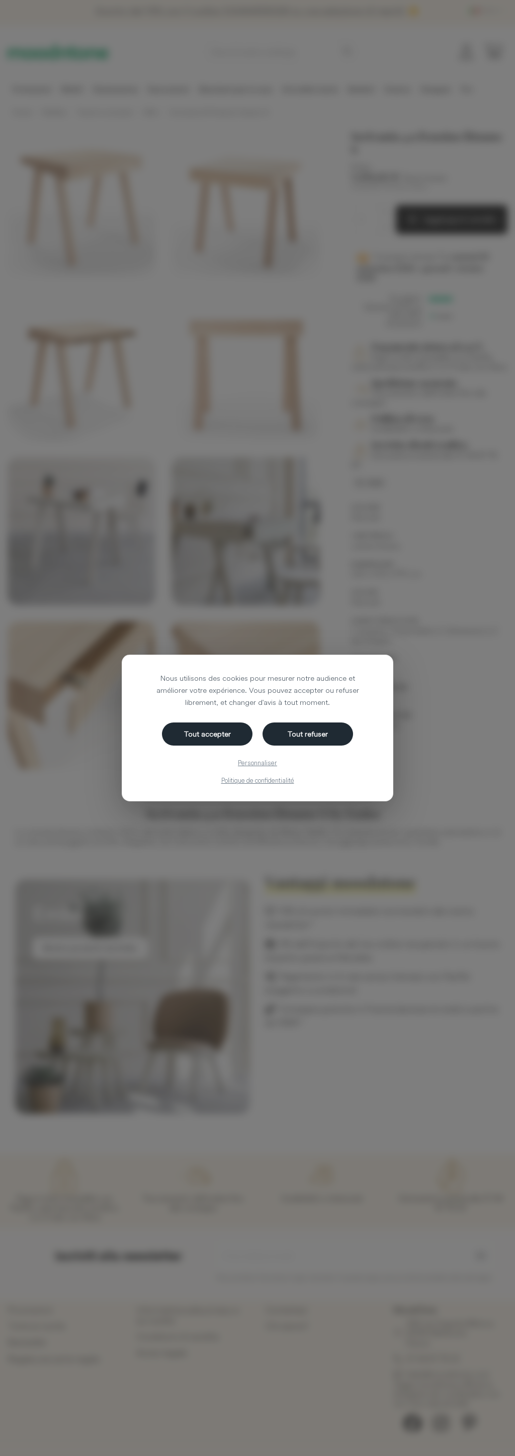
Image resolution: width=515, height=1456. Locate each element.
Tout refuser (308, 734)
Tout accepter (207, 734)
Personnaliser (257, 763)
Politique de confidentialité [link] (257, 780)
